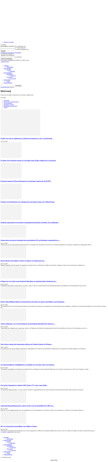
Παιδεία (9, 70)
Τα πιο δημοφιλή (8, 103)
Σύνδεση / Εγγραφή (9, 42)
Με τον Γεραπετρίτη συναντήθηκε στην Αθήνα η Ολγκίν (19, 426)
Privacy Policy (54, 460)
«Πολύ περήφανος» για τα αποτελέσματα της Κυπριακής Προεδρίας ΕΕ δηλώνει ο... (28, 324)
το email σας (18, 57)
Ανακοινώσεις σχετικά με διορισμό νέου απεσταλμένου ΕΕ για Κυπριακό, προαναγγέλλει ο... (30, 240)
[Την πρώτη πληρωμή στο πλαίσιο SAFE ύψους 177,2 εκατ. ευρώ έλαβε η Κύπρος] (13, 382)
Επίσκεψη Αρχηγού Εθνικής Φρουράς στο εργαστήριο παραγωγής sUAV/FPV (26, 181)
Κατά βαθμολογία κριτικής (10, 106)
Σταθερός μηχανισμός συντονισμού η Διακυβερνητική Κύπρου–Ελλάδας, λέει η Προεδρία (29, 222)
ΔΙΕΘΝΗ (12, 71)
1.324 (8, 432)
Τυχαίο (5, 107)
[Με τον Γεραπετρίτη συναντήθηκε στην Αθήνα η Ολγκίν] (13, 423)
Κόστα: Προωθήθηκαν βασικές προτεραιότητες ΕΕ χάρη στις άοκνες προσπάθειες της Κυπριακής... (33, 302)
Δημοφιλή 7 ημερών (9, 104)
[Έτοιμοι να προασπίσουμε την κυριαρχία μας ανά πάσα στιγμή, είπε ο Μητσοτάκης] (11, 198)
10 (2, 432)
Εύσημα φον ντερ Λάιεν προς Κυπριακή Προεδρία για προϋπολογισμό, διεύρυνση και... (29, 281)
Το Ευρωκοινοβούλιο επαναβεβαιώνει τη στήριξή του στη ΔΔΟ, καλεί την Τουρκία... (28, 365)
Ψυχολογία (13, 75)
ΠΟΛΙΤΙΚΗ (10, 67)
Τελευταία (6, 100)
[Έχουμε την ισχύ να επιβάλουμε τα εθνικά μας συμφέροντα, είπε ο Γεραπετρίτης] (20, 135)
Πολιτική (7, 87)
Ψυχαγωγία (10, 77)
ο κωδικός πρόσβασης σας (22, 49)
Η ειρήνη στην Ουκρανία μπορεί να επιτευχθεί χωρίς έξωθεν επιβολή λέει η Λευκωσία (28, 160)
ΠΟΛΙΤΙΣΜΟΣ (8, 73)
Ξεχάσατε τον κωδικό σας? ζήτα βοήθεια (11, 52)
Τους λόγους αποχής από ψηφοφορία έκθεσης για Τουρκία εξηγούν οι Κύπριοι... (26, 344)
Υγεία (8, 81)
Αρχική (2, 87)
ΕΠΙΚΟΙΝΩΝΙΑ (8, 83)
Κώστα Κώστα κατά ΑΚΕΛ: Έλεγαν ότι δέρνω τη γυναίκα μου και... (23, 261)
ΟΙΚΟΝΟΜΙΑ (7, 68)
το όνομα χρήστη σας (20, 47)
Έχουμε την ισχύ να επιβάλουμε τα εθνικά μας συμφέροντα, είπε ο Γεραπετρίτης (26, 138)
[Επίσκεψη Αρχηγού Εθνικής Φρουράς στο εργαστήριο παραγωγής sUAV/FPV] (11, 178)
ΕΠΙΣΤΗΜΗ (7, 80)
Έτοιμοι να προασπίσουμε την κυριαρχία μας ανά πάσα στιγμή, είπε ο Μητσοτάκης (28, 202)
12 (5, 432)
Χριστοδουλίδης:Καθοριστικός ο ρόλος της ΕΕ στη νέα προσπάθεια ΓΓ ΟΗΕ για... (27, 406)
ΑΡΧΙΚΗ (6, 65)
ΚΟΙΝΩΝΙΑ (10, 74)
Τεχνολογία (13, 78)
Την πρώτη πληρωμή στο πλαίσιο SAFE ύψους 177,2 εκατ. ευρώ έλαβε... (24, 385)
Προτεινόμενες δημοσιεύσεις (11, 101)
